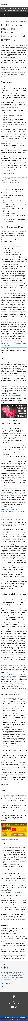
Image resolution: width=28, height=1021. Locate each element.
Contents (5, 14)
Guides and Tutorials (8, 1003)
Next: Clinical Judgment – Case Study (18, 1019)
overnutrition (16, 395)
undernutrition (5, 395)
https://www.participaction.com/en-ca (12, 892)
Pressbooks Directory (19, 1003)
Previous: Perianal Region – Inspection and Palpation (13, 1017)
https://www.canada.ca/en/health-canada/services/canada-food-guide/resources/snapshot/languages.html (13, 509)
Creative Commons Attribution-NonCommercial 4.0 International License (12, 977)
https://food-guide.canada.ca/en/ (10, 495)
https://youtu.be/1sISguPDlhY (9, 420)
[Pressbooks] (14, 997)
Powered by (14, 1001)
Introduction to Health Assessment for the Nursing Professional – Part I (14, 9)
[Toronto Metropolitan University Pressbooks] (4, 4)
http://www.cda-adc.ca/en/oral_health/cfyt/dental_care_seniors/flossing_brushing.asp (14, 347)
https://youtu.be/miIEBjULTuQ (10, 839)
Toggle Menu (26, 4)
